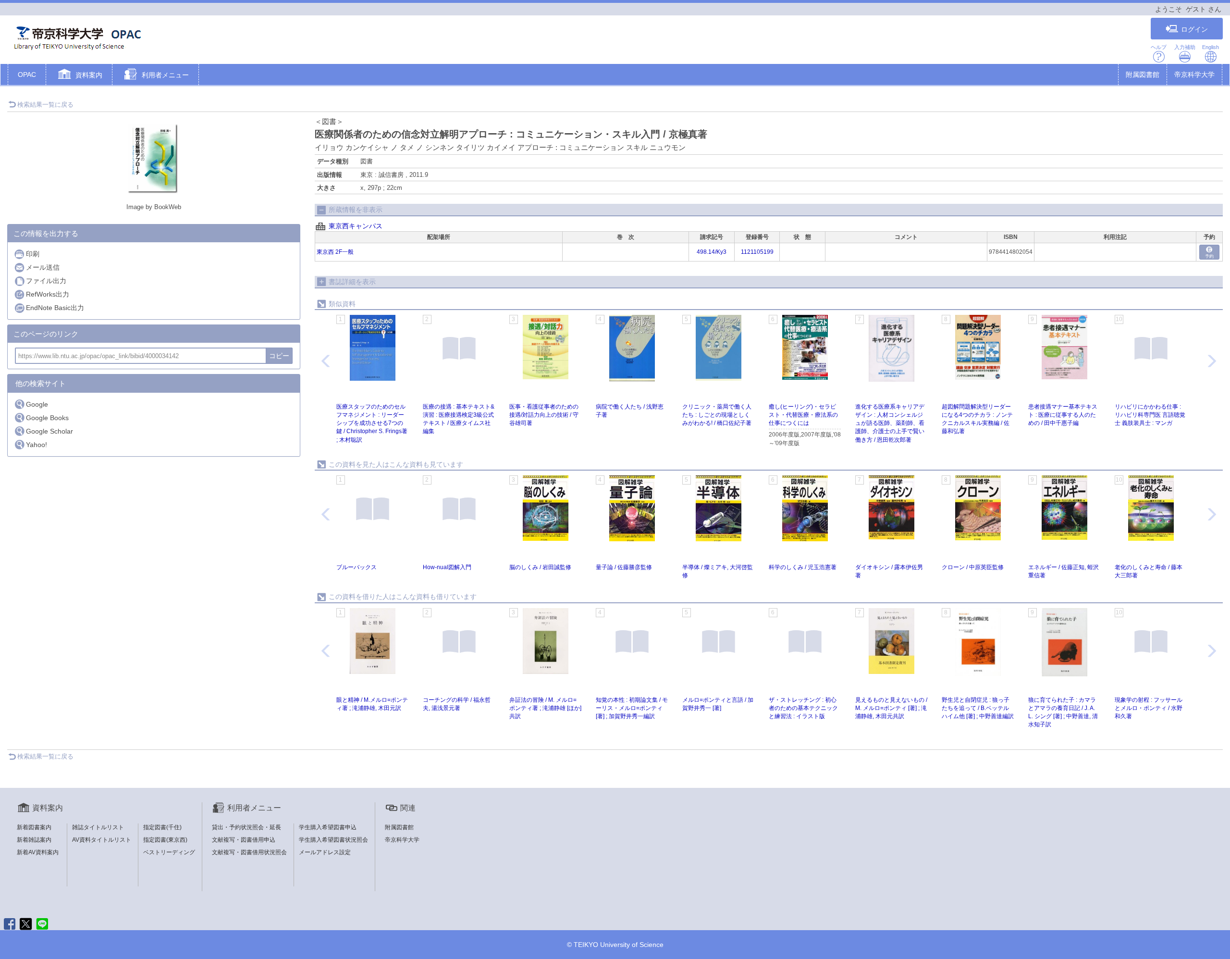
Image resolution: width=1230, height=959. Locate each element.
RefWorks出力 (47, 294)
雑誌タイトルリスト (98, 827)
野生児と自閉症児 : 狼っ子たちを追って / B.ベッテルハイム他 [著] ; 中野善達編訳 (978, 708)
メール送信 (43, 267)
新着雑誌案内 (34, 839)
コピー (279, 356)
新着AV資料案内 (38, 852)
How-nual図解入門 (447, 567)
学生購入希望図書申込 (328, 827)
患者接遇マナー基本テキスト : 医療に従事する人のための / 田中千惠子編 (1062, 414)
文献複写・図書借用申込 (243, 839)
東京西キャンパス (355, 226)
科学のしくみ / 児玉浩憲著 (802, 567)
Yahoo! (36, 444)
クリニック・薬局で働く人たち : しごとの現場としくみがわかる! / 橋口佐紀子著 (716, 414)
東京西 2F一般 (335, 252)
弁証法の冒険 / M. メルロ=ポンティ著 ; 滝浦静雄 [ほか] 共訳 (545, 708)
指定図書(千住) (162, 827)
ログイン (1194, 29)
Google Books (47, 418)
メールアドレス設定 (325, 852)
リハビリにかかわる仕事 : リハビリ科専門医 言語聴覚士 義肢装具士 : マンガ (1150, 414)
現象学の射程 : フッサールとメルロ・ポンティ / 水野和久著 (1148, 708)
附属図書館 (1142, 74)
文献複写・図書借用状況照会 (249, 852)
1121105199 (757, 252)
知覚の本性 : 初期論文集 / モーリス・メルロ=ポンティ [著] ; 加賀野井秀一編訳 (632, 708)
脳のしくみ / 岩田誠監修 (540, 567)
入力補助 (1184, 47)
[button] (79, 75)
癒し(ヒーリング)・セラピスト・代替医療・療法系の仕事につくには (803, 414)
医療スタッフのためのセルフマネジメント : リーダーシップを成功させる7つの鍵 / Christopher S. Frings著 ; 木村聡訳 (371, 423)
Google (37, 404)
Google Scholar (49, 431)
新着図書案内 (34, 827)
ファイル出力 (46, 281)
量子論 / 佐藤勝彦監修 (624, 567)
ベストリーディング (169, 852)
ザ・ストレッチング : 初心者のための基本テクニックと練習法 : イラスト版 (803, 708)
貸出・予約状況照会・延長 (246, 827)
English (1210, 47)
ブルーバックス (356, 567)
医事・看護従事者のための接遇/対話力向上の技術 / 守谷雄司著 (543, 414)
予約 (1209, 256)
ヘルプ (1159, 47)
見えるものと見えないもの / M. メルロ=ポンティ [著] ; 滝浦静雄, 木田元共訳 (891, 708)
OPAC (27, 74)
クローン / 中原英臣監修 (973, 567)
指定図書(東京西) (165, 839)
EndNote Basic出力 (55, 307)
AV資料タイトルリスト (101, 839)
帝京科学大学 (1194, 74)
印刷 (32, 254)
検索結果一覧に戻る (45, 104)
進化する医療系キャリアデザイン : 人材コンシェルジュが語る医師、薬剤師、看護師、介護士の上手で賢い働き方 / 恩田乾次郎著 (889, 423)
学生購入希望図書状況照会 (333, 839)
